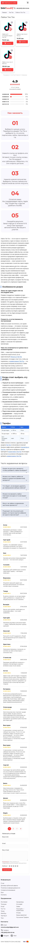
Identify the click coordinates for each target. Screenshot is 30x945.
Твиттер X (4, 915)
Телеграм (3, 904)
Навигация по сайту (9, 3)
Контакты (3, 895)
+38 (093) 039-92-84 (22, 8)
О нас (2, 883)
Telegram (6, 935)
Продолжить (7, 869)
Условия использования (8, 890)
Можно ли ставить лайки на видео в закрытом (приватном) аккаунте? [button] (14, 478)
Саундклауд (20, 902)
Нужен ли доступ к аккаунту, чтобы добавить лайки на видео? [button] (15, 469)
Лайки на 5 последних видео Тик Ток (7, 35)
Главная (4, 12)
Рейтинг (5, 866)
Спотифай (19, 904)
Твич (2, 918)
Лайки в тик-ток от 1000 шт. (7, 62)
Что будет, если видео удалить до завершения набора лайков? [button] (14, 487)
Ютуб (2, 906)
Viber (15, 935)
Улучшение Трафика (22, 917)
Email (4, 843)
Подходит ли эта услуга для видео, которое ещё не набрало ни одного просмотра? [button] (14, 513)
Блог (2, 892)
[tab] (15, 469)
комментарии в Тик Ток (17, 361)
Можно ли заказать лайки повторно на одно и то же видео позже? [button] (14, 496)
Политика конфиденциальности (10, 888)
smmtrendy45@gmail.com (10, 927)
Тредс (3, 911)
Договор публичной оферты (9, 885)
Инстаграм (4, 902)
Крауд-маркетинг (21, 915)
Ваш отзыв (5, 850)
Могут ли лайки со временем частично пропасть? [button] (13, 504)
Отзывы (18, 913)
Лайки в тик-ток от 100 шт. (22, 34)
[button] (9, 866)
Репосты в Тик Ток (16, 356)
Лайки (18, 906)
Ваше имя (5, 837)
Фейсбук (3, 913)
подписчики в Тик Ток (14, 451)
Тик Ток (11, 12)
